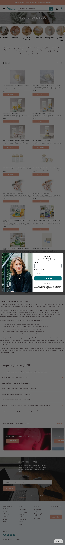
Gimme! (48, 278)
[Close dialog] (62, 254)
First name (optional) (40, 270)
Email (36, 262)
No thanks (47, 283)
